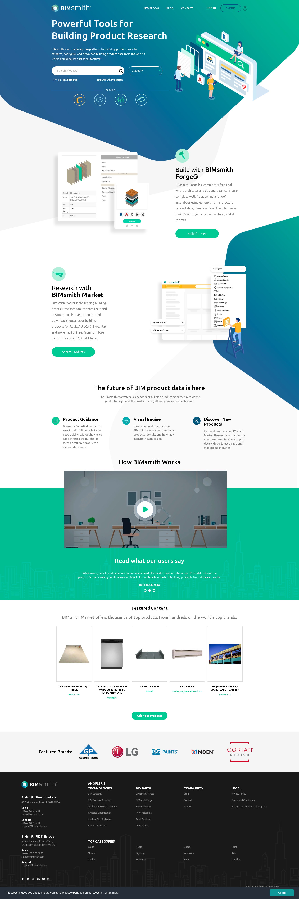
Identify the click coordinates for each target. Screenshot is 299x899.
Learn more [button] (112, 892)
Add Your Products (149, 715)
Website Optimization (99, 812)
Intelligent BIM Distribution (102, 806)
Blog (186, 793)
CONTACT (187, 8)
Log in (211, 8)
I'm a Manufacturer (65, 79)
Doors (187, 847)
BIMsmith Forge (144, 800)
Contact (188, 800)
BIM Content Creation (99, 800)
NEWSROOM (151, 8)
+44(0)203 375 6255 (32, 853)
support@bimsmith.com (34, 826)
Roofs (139, 847)
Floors (91, 853)
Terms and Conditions (243, 800)
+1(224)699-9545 (30, 822)
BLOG (169, 8)
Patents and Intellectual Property (249, 806)
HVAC (187, 859)
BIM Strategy (95, 793)
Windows (189, 853)
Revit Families (143, 819)
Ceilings (92, 859)
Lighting (140, 853)
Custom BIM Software (99, 819)
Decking (236, 859)
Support (188, 806)
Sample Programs (97, 825)
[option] (74, 663)
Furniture (141, 859)
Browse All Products (110, 79)
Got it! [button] (282, 892)
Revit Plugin (142, 825)
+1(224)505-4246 (30, 810)
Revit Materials (144, 812)
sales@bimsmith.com (32, 814)
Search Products (73, 352)
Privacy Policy (239, 793)
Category (137, 70)
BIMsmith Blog (143, 806)
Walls (91, 847)
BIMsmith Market (145, 793)
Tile (234, 853)
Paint (234, 847)
